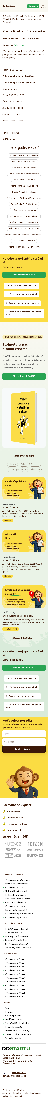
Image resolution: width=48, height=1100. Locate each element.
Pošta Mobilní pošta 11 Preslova (24, 246)
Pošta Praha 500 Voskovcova (24, 222)
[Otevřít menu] (43, 6)
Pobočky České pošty (26, 16)
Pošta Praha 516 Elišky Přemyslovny (24, 198)
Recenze (35, 464)
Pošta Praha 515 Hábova (24, 192)
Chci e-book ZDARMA (24, 376)
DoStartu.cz (8, 6)
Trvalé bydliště (15, 469)
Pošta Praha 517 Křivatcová (24, 204)
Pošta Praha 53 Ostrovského (24, 155)
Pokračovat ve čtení (24, 512)
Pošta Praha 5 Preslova (24, 240)
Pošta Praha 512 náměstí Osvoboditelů (24, 234)
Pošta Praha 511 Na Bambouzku (24, 228)
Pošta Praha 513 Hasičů (24, 179)
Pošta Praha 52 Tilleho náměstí (24, 216)
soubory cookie (22, 1093)
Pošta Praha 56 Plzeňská (24, 167)
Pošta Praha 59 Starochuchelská (24, 173)
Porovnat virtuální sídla (24, 274)
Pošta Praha (18, 19)
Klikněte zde (20, 44)
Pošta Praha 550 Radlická (24, 161)
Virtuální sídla (33, 469)
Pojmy (24, 464)
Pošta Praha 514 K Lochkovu (24, 185)
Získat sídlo (33, 6)
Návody (12, 464)
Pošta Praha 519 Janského (24, 210)
